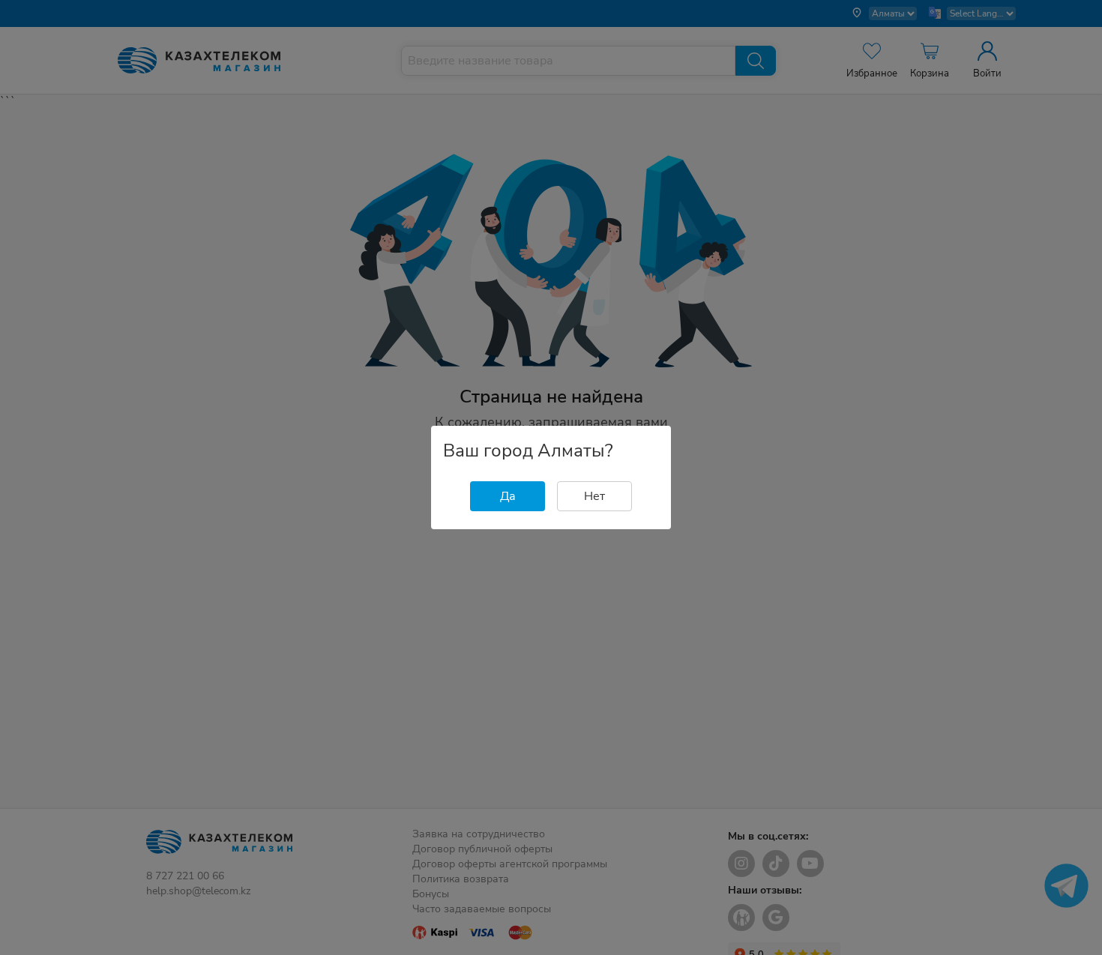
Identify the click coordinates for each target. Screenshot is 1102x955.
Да (508, 496)
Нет (594, 496)
